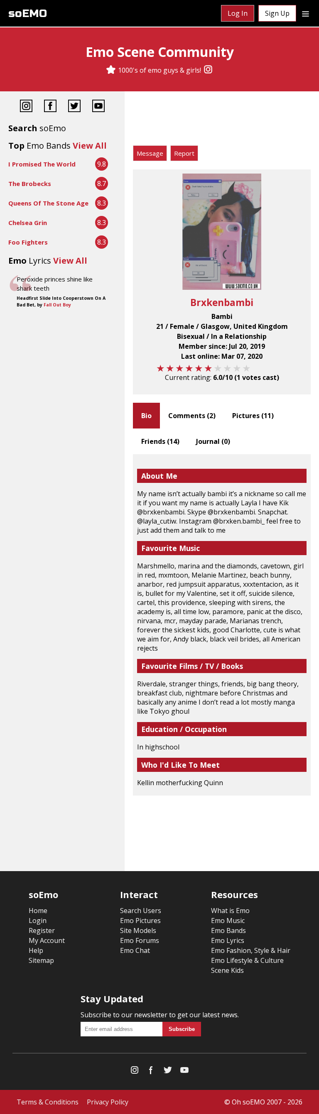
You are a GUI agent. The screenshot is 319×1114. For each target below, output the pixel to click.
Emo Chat (135, 950)
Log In (238, 13)
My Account (47, 940)
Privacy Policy (107, 1102)
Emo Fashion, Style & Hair (250, 950)
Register (42, 930)
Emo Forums (139, 940)
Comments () (192, 415)
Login (38, 920)
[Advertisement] (222, 120)
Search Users (140, 910)
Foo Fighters (28, 242)
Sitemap (41, 960)
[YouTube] (98, 107)
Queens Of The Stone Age (48, 203)
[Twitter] (74, 107)
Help (36, 950)
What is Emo (230, 910)
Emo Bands (228, 930)
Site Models (138, 930)
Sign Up (277, 13)
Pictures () (253, 415)
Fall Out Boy (57, 305)
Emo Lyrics (227, 940)
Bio (146, 415)
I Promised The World (42, 164)
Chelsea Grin (27, 222)
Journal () (213, 441)
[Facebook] (50, 107)
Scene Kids (227, 970)
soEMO (27, 13)
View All (90, 145)
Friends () (160, 441)
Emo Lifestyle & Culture (247, 960)
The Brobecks (29, 183)
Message (150, 153)
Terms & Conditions (48, 1102)
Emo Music (228, 920)
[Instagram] (208, 70)
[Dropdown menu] (305, 13)
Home (38, 910)
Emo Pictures (140, 920)
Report (184, 153)
